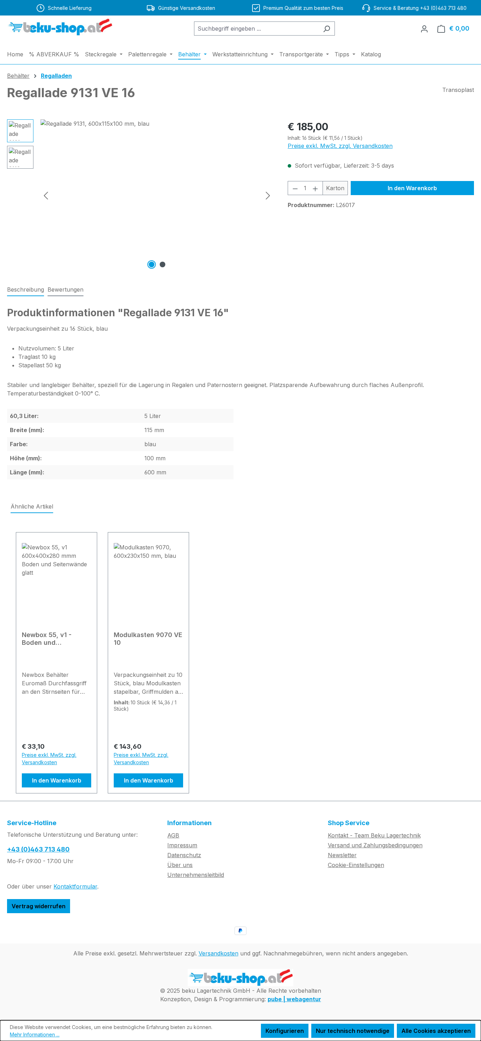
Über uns (180, 864)
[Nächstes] (268, 195)
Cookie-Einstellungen (356, 864)
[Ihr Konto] (424, 28)
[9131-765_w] (156, 195)
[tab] (25, 289)
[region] (140, 195)
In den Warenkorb (412, 188)
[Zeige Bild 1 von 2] (151, 264)
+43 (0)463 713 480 (38, 849)
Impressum (182, 845)
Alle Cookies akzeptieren (436, 1030)
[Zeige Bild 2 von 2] (162, 264)
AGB (173, 835)
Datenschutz (184, 855)
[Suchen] (326, 28)
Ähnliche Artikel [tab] (32, 506)
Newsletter (342, 855)
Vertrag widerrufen (38, 906)
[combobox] (256, 28)
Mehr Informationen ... (35, 1034)
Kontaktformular (75, 886)
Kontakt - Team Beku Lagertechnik (374, 835)
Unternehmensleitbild (195, 874)
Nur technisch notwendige (352, 1030)
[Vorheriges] (45, 195)
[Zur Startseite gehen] (60, 27)
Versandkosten (218, 953)
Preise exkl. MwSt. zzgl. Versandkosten (340, 145)
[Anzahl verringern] (295, 188)
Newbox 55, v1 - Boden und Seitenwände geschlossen (46, 639)
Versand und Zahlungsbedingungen (375, 845)
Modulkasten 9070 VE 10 (148, 638)
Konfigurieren (285, 1030)
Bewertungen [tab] (65, 289)
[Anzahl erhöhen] (315, 188)
